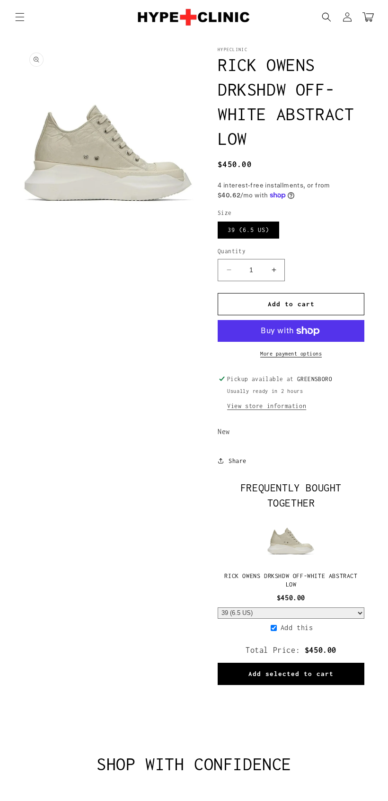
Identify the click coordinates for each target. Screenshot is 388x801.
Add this (297, 627)
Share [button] (238, 460)
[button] (19, 17)
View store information (266, 405)
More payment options (291, 353)
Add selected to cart (291, 673)
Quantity (232, 251)
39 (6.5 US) (248, 229)
